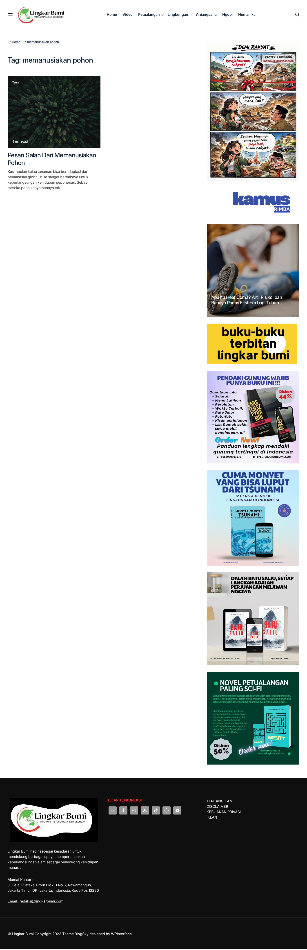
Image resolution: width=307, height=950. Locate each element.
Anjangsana (206, 14)
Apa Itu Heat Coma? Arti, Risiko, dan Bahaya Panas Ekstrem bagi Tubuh (246, 300)
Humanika (247, 14)
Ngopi (227, 14)
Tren (15, 82)
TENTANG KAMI (220, 801)
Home (112, 14)
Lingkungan (178, 14)
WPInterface (121, 934)
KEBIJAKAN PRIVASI (224, 812)
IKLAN (212, 817)
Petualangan (149, 14)
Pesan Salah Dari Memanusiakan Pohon (52, 159)
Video (127, 14)
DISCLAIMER (217, 806)
